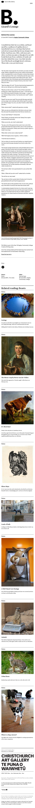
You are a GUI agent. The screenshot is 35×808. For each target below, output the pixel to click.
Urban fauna (5, 676)
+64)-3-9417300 (23, 784)
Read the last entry (6, 254)
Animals (4, 637)
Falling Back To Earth (6, 327)
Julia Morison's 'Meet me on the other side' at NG (19, 680)
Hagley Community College (21, 37)
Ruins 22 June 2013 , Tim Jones (7, 276)
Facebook (3, 267)
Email (2, 785)
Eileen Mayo (5, 486)
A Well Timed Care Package (10, 589)
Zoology (4, 320)
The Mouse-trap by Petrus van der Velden (14, 377)
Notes (3, 292)
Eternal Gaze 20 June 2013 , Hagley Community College (25, 277)
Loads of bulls (5, 524)
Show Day (7, 430)
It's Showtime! (6, 426)
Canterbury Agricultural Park (7, 433)
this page (9, 804)
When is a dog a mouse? (9, 734)
